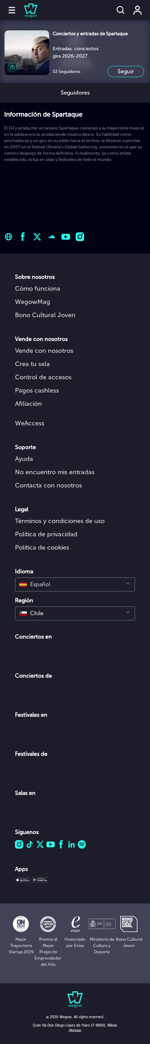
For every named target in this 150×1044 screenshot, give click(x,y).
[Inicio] (26, 10)
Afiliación (28, 403)
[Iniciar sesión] (137, 10)
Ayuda (24, 458)
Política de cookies (42, 547)
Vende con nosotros (44, 350)
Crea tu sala (32, 363)
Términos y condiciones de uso (60, 520)
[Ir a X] (37, 236)
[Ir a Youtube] (65, 237)
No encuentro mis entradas (55, 472)
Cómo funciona (37, 288)
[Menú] (11, 10)
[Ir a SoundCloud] (51, 236)
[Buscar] (121, 10)
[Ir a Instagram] (80, 236)
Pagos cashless (37, 390)
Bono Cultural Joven (45, 315)
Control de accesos (43, 377)
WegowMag (32, 301)
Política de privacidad (46, 534)
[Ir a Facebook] (22, 236)
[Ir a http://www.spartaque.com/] (8, 236)
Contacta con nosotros (48, 485)
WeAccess (29, 423)
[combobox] (75, 584)
